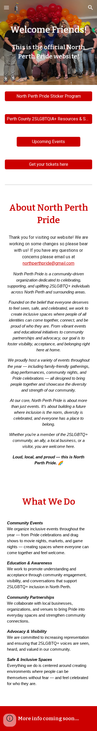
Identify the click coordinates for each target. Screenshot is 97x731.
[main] (48, 42)
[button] (6, 7)
